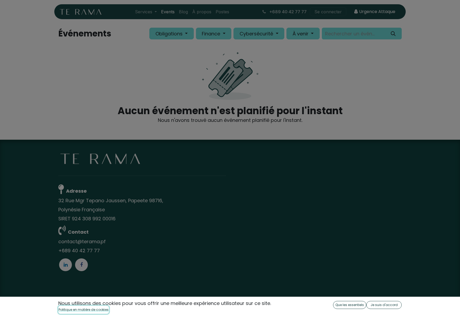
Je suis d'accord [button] (384, 305)
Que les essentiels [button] (349, 305)
